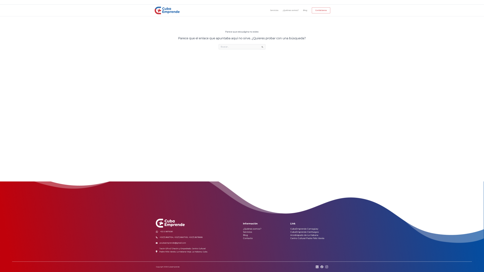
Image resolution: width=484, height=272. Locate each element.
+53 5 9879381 (194, 2)
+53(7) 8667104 (166, 237)
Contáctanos (321, 10)
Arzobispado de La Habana (304, 235)
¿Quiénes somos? (291, 10)
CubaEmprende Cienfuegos (304, 232)
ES (308, 2)
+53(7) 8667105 (181, 237)
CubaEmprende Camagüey (304, 229)
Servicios (274, 10)
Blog (305, 10)
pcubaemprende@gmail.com (171, 2)
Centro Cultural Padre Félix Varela (307, 238)
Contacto (248, 238)
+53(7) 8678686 (196, 237)
